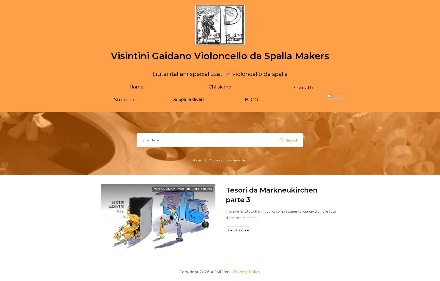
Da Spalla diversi (188, 99)
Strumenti (126, 99)
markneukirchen (165, 188)
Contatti (303, 87)
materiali (184, 188)
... (259, 217)
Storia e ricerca (202, 188)
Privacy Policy (247, 271)
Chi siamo (220, 87)
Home (136, 87)
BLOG (251, 99)
